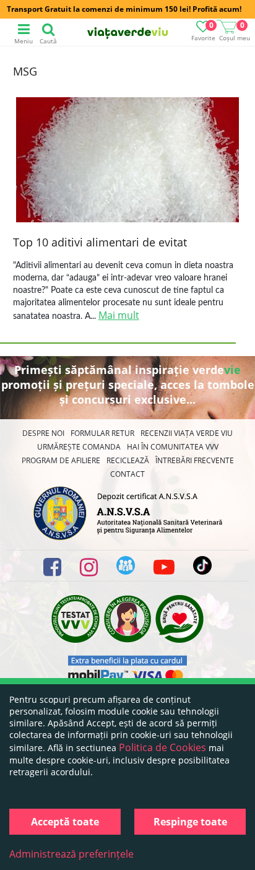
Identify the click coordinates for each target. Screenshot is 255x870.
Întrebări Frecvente (194, 460)
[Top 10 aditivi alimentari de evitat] (127, 161)
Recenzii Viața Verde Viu (186, 433)
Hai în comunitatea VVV (172, 447)
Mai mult (118, 315)
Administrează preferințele (71, 854)
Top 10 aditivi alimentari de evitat (100, 242)
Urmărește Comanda (79, 447)
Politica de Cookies (162, 747)
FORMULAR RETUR (102, 433)
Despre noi (43, 433)
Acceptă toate (65, 822)
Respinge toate (190, 822)
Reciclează (127, 460)
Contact (127, 474)
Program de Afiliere (61, 460)
